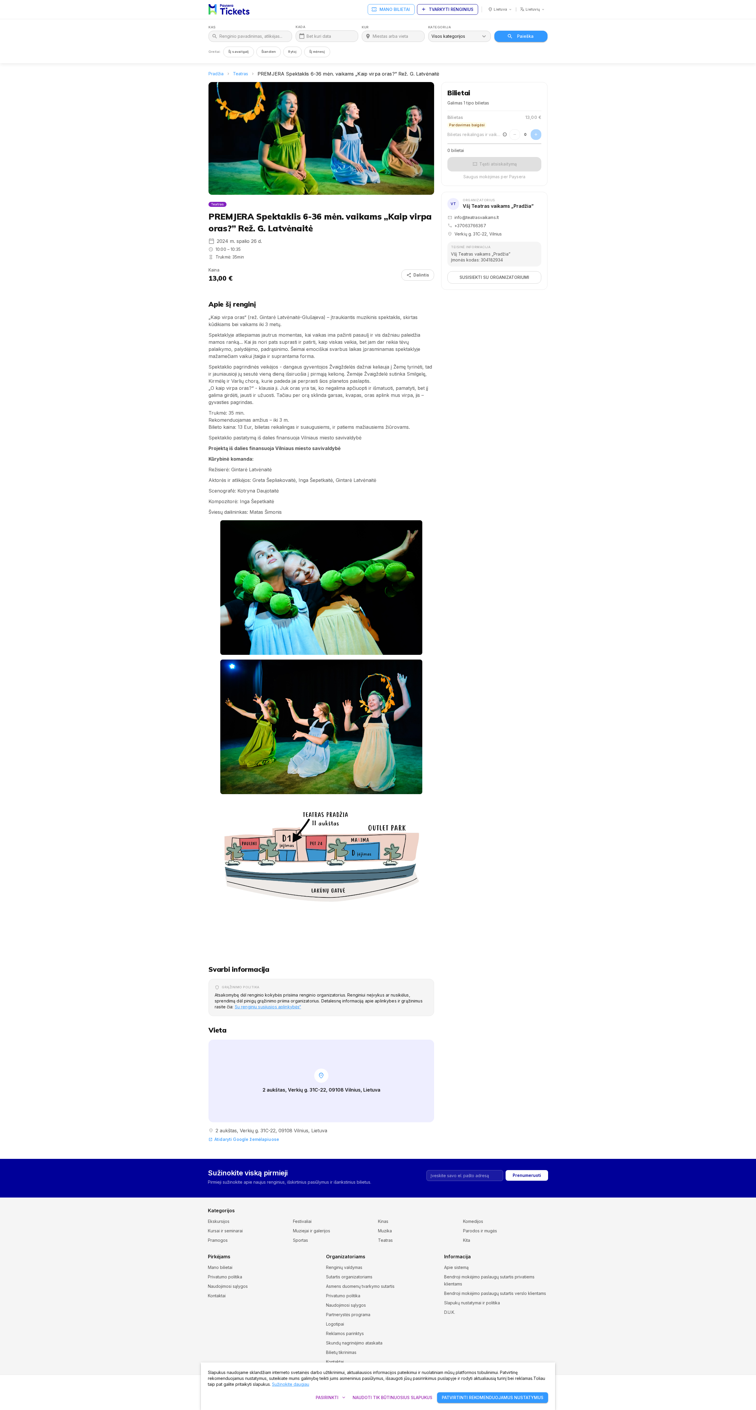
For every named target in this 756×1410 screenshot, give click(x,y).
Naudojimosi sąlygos (228, 1286)
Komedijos (473, 1221)
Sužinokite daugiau (290, 1384)
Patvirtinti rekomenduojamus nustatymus (492, 1397)
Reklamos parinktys (345, 1333)
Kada (300, 27)
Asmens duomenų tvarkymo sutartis (360, 1286)
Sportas (300, 1240)
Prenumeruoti (527, 1175)
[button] (321, 587)
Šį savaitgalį (238, 52)
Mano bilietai (390, 9)
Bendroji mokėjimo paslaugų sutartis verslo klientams (495, 1293)
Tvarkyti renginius (447, 9)
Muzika (385, 1230)
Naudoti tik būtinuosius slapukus (392, 1397)
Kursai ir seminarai (225, 1230)
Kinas (383, 1221)
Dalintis (417, 275)
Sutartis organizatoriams (349, 1276)
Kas (212, 27)
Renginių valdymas (344, 1267)
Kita (466, 1240)
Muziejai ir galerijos (311, 1230)
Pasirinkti (331, 1397)
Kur (365, 27)
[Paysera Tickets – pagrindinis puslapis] (229, 9)
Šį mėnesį (317, 52)
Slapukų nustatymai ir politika (472, 1302)
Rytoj (292, 52)
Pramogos (218, 1240)
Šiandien (268, 52)
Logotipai (335, 1323)
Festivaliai (302, 1221)
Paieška (525, 36)
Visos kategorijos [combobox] (448, 36)
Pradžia (216, 73)
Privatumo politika (225, 1276)
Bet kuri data (319, 36)
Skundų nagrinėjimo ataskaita (354, 1342)
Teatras (240, 73)
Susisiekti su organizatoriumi (494, 277)
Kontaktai (217, 1295)
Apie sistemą (456, 1267)
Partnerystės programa (348, 1314)
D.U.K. (449, 1312)
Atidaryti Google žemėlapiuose (243, 1139)
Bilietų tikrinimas (341, 1352)
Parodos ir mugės (480, 1230)
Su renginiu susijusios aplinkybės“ (268, 1006)
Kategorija (439, 27)
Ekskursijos (218, 1221)
